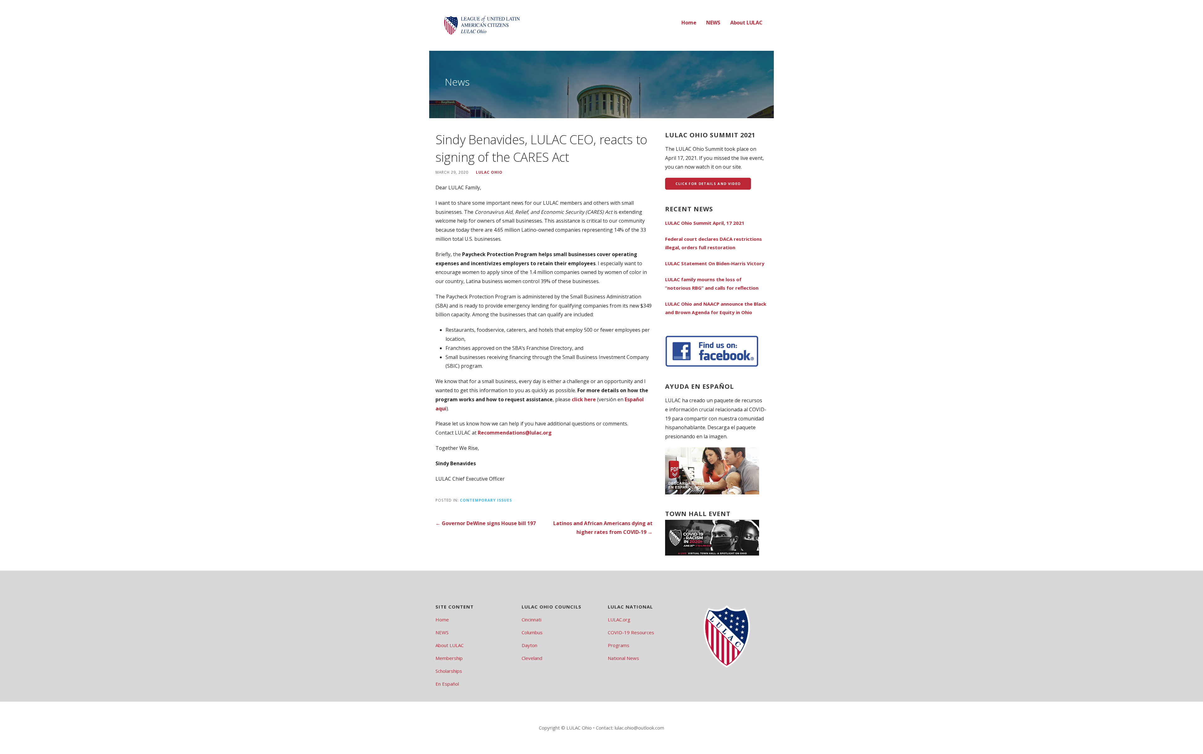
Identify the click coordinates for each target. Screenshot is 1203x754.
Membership (449, 658)
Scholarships (448, 671)
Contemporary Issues (486, 500)
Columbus (532, 632)
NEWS (713, 22)
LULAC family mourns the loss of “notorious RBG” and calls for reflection (711, 283)
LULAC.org (619, 619)
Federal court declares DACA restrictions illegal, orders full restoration (713, 243)
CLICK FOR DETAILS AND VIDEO (708, 183)
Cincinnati (531, 619)
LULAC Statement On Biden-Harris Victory (714, 263)
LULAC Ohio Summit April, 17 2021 (704, 223)
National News (623, 658)
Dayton (529, 645)
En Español (447, 684)
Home (688, 22)
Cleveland (532, 658)
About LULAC (746, 22)
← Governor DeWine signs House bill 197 (485, 523)
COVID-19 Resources (631, 632)
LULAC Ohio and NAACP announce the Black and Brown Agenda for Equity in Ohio (715, 308)
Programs (618, 645)
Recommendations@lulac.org (515, 432)
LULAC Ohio (489, 172)
